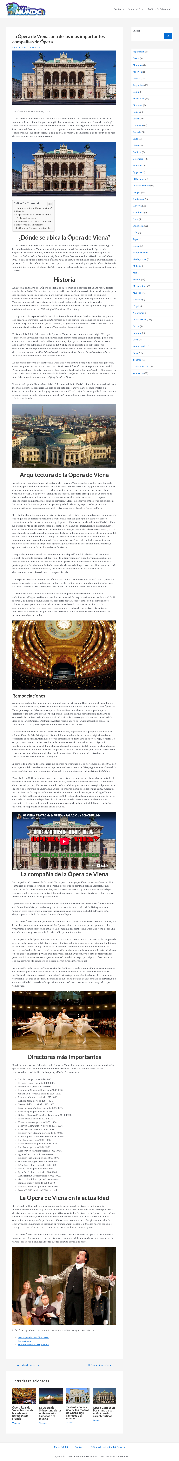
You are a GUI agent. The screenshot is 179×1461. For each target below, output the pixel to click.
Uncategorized (141, 366)
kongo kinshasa (141, 252)
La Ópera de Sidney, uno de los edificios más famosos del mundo (50, 1413)
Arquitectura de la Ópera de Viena (33, 214)
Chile (135, 138)
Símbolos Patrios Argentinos (33, 1344)
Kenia (136, 245)
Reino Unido (139, 346)
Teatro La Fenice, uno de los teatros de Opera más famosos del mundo (77, 1412)
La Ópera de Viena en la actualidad (33, 228)
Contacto (119, 9)
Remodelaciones (28, 218)
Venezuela (138, 373)
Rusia (135, 353)
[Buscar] (168, 36)
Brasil (136, 118)
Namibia (137, 299)
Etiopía (137, 192)
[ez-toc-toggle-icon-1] (48, 204)
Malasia (137, 266)
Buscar (136, 30)
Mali (135, 272)
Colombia (138, 158)
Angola (136, 78)
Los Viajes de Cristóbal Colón (33, 1337)
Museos (137, 292)
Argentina (138, 85)
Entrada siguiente (100, 1365)
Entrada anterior (28, 1365)
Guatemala (138, 199)
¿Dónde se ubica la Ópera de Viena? (34, 208)
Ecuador (137, 165)
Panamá (137, 333)
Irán (135, 232)
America (137, 71)
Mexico (137, 279)
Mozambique (140, 286)
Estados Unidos (141, 185)
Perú (135, 339)
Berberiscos (24, 1340)
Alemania (138, 65)
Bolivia (136, 112)
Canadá (137, 132)
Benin (136, 91)
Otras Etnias (139, 319)
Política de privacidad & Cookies (108, 1447)
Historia (20, 211)
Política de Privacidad (159, 9)
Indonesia (138, 225)
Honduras (138, 212)
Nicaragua (138, 312)
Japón (136, 239)
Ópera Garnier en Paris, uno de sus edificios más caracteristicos (104, 1412)
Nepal (136, 306)
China (136, 145)
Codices (137, 152)
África (136, 58)
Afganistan (138, 51)
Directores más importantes (30, 224)
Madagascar (139, 259)
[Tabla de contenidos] (50, 204)
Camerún (138, 125)
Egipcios (137, 172)
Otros (136, 326)
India (135, 219)
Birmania (138, 105)
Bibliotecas (138, 98)
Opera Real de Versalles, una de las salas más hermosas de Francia (22, 1413)
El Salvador (139, 178)
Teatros (36, 47)
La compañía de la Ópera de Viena (33, 221)
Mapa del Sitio (135, 9)
